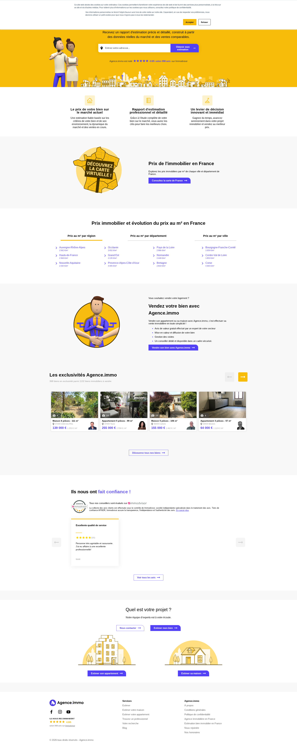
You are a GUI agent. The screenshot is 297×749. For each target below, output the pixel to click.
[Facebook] (51, 712)
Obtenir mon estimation (183, 48)
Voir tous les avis (146, 577)
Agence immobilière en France (199, 719)
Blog (124, 728)
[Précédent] (229, 377)
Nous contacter (128, 628)
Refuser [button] (204, 22)
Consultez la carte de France (167, 180)
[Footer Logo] (67, 703)
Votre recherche (130, 723)
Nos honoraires (192, 732)
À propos (189, 705)
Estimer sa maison (191, 673)
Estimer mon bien (163, 628)
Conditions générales (195, 710)
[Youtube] (68, 712)
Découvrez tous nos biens (146, 452)
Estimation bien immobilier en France (203, 723)
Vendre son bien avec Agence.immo (171, 347)
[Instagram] (60, 712)
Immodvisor (181, 61)
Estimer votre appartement (135, 714)
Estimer (126, 705)
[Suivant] (243, 377)
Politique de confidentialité (197, 714)
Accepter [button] (190, 22)
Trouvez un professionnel (135, 719)
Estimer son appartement (104, 673)
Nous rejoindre (191, 728)
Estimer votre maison (133, 710)
